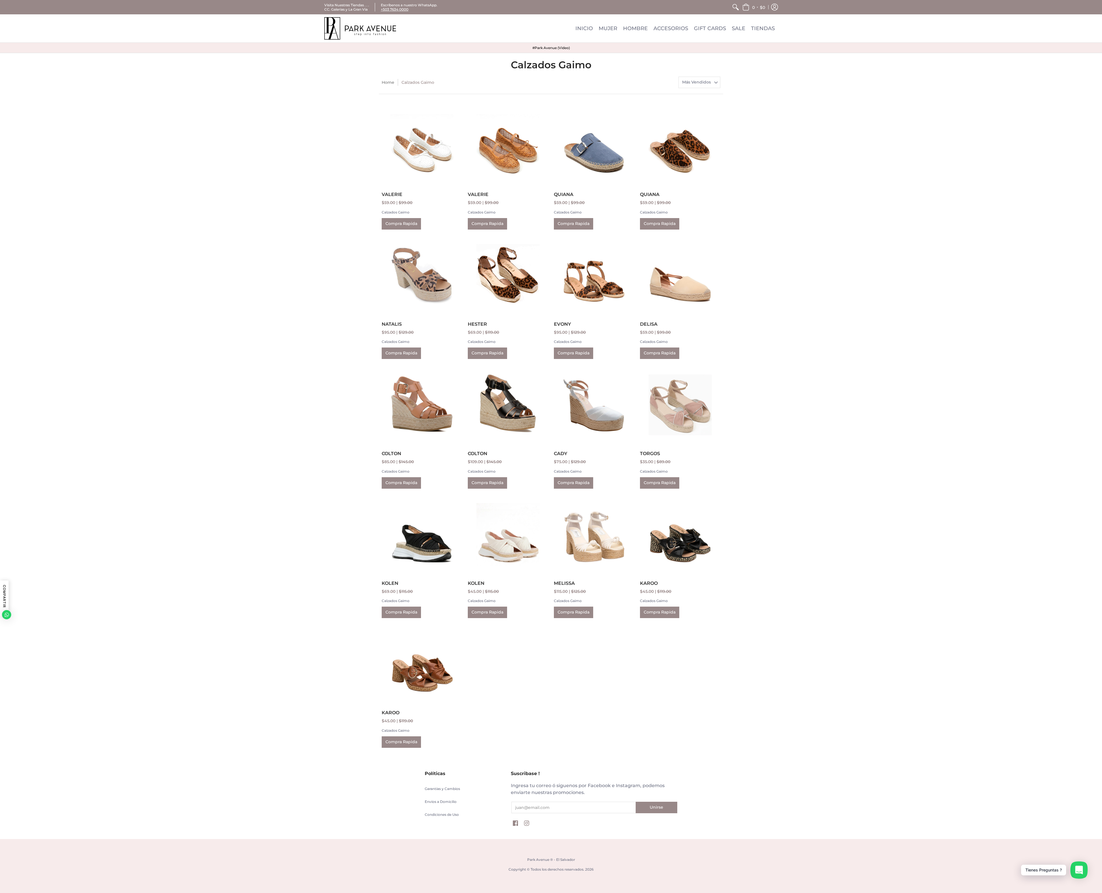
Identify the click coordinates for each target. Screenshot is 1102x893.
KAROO (649, 583)
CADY (560, 453)
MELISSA (564, 583)
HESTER (477, 324)
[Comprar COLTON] (422, 405)
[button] (754, 7)
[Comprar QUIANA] (594, 146)
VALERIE (392, 194)
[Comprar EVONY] (594, 275)
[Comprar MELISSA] (594, 534)
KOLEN (390, 583)
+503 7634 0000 (394, 9)
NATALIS (392, 324)
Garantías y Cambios (442, 789)
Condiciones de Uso (442, 814)
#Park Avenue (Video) (551, 48)
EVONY (562, 324)
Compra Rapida (401, 223)
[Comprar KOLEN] (422, 534)
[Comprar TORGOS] (680, 405)
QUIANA (563, 194)
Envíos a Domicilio (441, 801)
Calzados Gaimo (396, 212)
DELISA (648, 324)
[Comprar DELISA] (680, 275)
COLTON (391, 453)
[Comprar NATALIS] (422, 275)
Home (388, 82)
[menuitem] (735, 7)
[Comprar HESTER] (508, 275)
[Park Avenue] (360, 28)
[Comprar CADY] (594, 405)
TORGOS (650, 453)
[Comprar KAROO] (680, 534)
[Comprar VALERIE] (422, 146)
